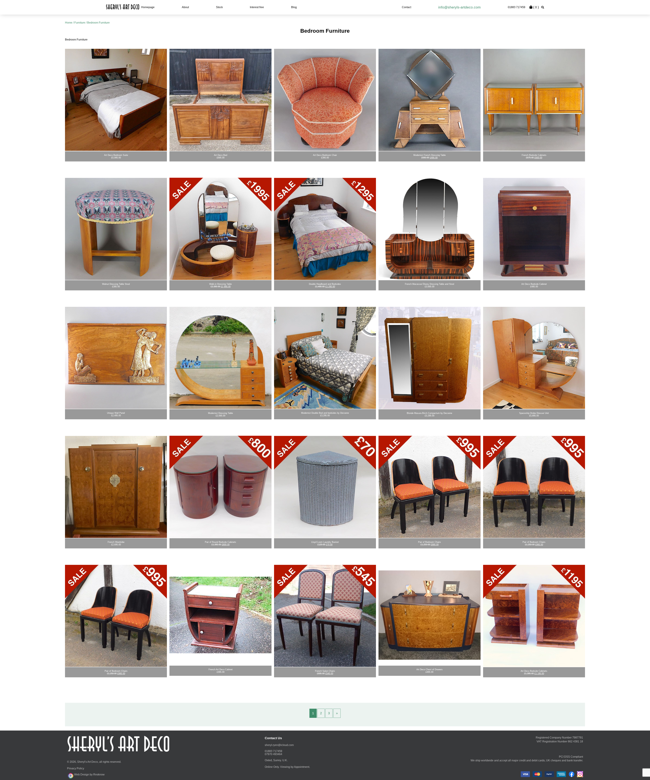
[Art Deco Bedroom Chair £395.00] (325, 99)
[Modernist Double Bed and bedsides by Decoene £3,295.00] (325, 357)
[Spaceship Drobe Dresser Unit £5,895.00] (534, 357)
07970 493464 (273, 754)
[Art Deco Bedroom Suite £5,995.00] (116, 99)
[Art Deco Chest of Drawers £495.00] (429, 615)
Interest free (257, 7)
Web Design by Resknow (89, 774)
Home (68, 22)
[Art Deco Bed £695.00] (220, 99)
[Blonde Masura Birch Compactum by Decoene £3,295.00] (429, 357)
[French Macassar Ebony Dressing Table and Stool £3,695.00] (429, 228)
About (185, 7)
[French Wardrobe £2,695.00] (116, 486)
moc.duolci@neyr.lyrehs (279, 745)
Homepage (148, 7)
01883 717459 (516, 7)
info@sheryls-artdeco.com (459, 7)
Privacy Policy (75, 768)
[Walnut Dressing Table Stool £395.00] (116, 228)
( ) (535, 7)
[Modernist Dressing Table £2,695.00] (220, 357)
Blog (294, 7)
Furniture (79, 22)
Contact (406, 7)
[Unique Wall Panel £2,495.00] (116, 357)
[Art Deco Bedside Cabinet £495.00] (534, 228)
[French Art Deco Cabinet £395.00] (220, 615)
